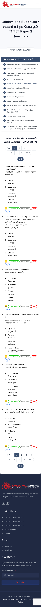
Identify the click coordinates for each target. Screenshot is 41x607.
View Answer (14, 209)
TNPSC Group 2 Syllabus (14, 521)
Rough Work (25, 209)
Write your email (9, 570)
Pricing (7, 533)
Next (27, 153)
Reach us (8, 550)
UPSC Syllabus (10, 529)
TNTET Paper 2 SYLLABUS (20, 50)
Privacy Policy (8, 599)
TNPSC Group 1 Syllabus (14, 517)
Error (34, 209)
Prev (8, 148)
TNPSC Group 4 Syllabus (14, 525)
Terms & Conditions (23, 599)
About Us (8, 546)
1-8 (20, 159)
